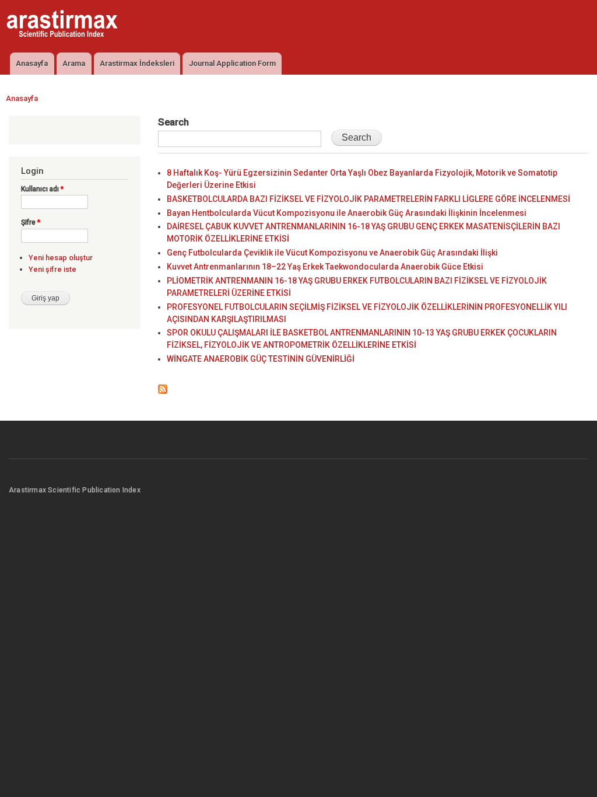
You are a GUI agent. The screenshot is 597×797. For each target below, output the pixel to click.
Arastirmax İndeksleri (137, 63)
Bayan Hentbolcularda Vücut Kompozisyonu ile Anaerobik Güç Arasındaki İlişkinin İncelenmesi (346, 213)
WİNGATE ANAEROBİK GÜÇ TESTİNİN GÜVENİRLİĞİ (260, 358)
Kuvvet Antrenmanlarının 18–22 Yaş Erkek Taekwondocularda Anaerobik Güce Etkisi (325, 266)
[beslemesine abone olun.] (162, 386)
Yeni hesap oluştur (61, 257)
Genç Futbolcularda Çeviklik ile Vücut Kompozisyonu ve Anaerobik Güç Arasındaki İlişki (332, 252)
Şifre (30, 222)
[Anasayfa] (63, 25)
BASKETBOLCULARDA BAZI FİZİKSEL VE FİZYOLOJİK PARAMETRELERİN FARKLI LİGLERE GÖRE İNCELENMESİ (368, 199)
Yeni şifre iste (52, 269)
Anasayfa (32, 63)
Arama (73, 63)
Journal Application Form (232, 63)
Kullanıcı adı (42, 189)
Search (173, 122)
